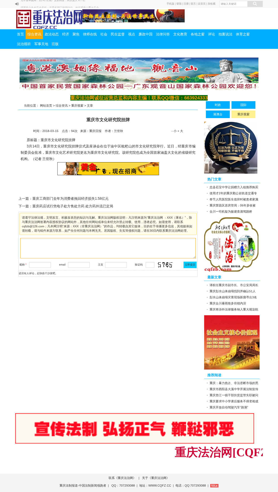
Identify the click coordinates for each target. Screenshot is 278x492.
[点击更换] (165, 264)
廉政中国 (145, 34)
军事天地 (41, 44)
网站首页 (46, 105)
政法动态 (52, 34)
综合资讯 (34, 34)
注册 (186, 3)
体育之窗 (243, 34)
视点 (131, 34)
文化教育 (180, 34)
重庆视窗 (77, 105)
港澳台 (217, 114)
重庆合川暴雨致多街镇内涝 (228, 303)
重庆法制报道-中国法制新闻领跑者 (83, 485)
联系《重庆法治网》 (122, 478)
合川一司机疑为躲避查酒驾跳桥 (231, 211)
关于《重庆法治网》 (155, 478)
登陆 (179, 3)
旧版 (55, 44)
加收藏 (211, 3)
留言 (193, 3)
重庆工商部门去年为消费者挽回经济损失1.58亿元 (70, 198)
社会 (103, 34)
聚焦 (76, 34)
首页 (20, 34)
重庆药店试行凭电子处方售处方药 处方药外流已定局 (72, 206)
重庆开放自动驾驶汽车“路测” (229, 407)
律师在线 (90, 34)
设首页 (202, 3)
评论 (211, 34)
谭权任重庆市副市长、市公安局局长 (234, 285)
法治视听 (24, 44)
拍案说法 (225, 34)
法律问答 (163, 34)
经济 (65, 34)
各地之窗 (198, 34)
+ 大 (180, 131)
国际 (243, 105)
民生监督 (118, 34)
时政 (218, 105)
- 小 (174, 131)
